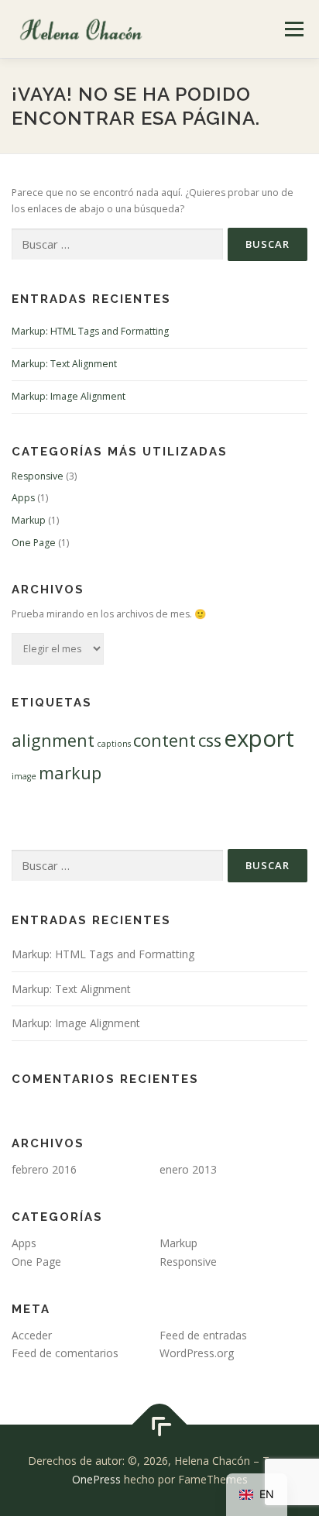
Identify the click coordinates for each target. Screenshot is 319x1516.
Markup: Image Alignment (68, 396)
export (259, 738)
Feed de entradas (203, 1335)
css (209, 740)
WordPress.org (197, 1353)
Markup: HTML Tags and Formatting (90, 331)
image (24, 776)
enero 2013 (188, 1169)
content (164, 740)
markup (70, 772)
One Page (34, 542)
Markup (29, 520)
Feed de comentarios (65, 1353)
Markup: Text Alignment (64, 363)
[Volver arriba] (159, 1424)
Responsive (37, 476)
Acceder (32, 1335)
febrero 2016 (44, 1169)
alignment (53, 740)
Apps (23, 497)
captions (114, 743)
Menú (293, 29)
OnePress (96, 1479)
